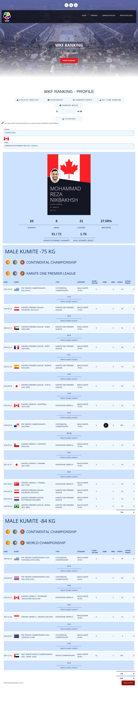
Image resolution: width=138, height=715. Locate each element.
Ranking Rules (70, 105)
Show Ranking (69, 60)
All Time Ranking (111, 100)
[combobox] (69, 133)
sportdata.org (126, 15)
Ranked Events (83, 100)
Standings (70, 119)
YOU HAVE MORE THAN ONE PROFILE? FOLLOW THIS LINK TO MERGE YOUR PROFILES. (31, 123)
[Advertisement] (69, 699)
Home (84, 15)
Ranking (94, 15)
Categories (56, 100)
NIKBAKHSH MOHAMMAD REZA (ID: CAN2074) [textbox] (21, 146)
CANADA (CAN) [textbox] (10, 133)
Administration (108, 15)
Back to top (128, 683)
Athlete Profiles (29, 100)
